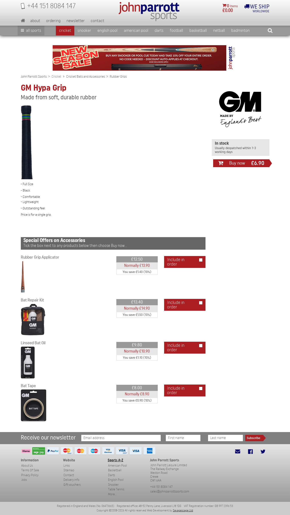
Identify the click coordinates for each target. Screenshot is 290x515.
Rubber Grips (118, 76)
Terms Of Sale (30, 470)
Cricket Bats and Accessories (85, 76)
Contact (97, 21)
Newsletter (75, 21)
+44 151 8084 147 (161, 486)
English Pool (116, 479)
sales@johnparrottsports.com (169, 491)
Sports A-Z (115, 460)
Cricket (65, 30)
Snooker (84, 30)
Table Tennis (116, 489)
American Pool (136, 30)
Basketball (198, 30)
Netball (219, 30)
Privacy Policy (29, 475)
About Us (27, 465)
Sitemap (68, 470)
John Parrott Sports (34, 76)
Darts (159, 30)
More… (112, 494)
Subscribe (253, 438)
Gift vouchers (72, 484)
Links (66, 465)
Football (176, 30)
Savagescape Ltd (183, 510)
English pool (107, 30)
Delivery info (71, 479)
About (35, 21)
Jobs (24, 479)
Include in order (175, 262)
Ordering (53, 21)
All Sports (33, 30)
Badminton (240, 30)
